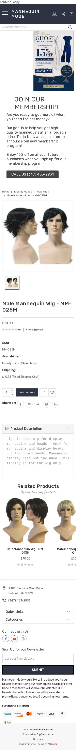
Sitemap (38, 739)
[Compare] (63, 15)
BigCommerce (45, 734)
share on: (9, 403)
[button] (32, 174)
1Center (52, 744)
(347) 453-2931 (19, 600)
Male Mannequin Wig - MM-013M (25, 550)
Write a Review (34, 329)
